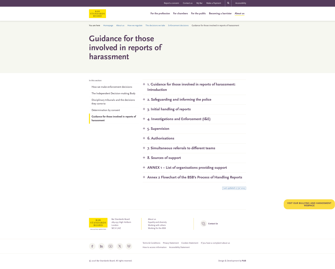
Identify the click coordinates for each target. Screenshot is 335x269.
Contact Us (213, 224)
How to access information (155, 247)
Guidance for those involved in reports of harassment (114, 118)
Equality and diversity (157, 222)
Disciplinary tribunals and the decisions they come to (113, 102)
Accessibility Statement (179, 247)
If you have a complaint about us (215, 243)
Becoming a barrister (220, 13)
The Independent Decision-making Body (113, 93)
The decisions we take (155, 26)
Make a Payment (213, 3)
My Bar (199, 3)
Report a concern (171, 3)
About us (239, 13)
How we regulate (134, 26)
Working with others (157, 225)
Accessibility (240, 3)
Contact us (187, 3)
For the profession (160, 13)
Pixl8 (244, 261)
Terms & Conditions (151, 243)
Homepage (108, 26)
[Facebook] (92, 246)
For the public (198, 13)
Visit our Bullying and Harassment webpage (309, 204)
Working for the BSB (157, 228)
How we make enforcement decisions (112, 87)
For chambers (180, 13)
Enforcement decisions (178, 26)
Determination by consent (106, 110)
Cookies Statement (189, 243)
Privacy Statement (171, 243)
